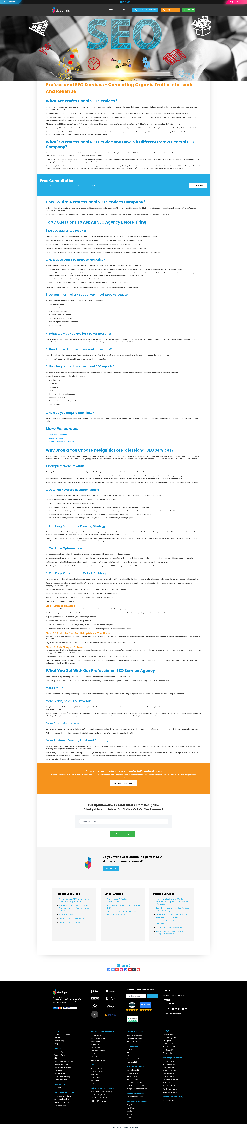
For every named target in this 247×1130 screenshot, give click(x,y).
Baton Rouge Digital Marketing (102, 1098)
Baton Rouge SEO (169, 1047)
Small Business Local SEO (136, 1085)
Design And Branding (62, 1077)
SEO (55, 1058)
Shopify (129, 1117)
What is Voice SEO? (67, 914)
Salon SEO (130, 1056)
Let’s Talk (190, 10)
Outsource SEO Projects (58, 435)
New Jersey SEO (168, 1034)
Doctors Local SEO (133, 1079)
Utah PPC (57, 1088)
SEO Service (111, 868)
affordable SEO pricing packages (67, 759)
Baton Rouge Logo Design (63, 1102)
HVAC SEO (130, 1053)
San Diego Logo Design (62, 1099)
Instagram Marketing (134, 1038)
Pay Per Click (59, 1070)
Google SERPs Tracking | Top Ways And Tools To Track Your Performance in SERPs (75, 908)
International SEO (97, 1071)
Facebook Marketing (134, 1035)
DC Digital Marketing (98, 1101)
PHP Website (95, 1057)
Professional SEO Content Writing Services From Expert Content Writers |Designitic (172, 901)
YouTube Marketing (134, 1041)
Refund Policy (59, 1038)
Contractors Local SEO (135, 1082)
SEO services (74, 132)
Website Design (60, 1055)
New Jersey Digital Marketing (101, 1092)
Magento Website (97, 1044)
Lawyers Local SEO (133, 1076)
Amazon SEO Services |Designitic (170, 927)
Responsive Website (98, 1038)
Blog (124, 9)
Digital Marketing (60, 1080)
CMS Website (95, 1048)
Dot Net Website (96, 1054)
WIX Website (131, 1114)
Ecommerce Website (98, 1051)
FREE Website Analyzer (147, 10)
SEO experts (93, 240)
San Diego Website (169, 1061)
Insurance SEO (132, 1062)
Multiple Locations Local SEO (137, 1089)
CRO (92, 1084)
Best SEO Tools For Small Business (61, 442)
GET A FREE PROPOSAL (123, 783)
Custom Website (96, 1035)
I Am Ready (198, 185)
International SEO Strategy (70, 922)
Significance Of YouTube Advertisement (117, 900)
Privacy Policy (59, 1041)
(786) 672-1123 (171, 10)
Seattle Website (168, 1077)
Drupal (129, 1105)
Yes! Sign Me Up (122, 834)
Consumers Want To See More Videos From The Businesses (123, 913)
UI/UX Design (95, 1041)
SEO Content (95, 1080)
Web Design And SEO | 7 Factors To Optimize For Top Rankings (74, 900)
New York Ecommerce (171, 1080)
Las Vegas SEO (168, 1041)
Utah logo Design (60, 1105)
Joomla (129, 1111)
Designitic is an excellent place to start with (134, 755)
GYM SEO (130, 1050)
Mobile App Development (63, 1061)
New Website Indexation (58, 438)
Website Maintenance (98, 1060)
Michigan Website (169, 1070)
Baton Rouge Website (170, 1064)
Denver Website (168, 1073)
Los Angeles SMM (169, 1100)
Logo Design (59, 1052)
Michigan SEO (168, 1044)
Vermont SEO (168, 1053)
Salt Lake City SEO (169, 1038)
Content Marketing (61, 1064)
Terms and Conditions (62, 1034)
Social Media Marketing (63, 1067)
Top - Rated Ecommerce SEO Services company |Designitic (172, 909)
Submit (152, 996)
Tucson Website (168, 1067)
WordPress (131, 1108)
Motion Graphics (60, 1073)
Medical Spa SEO (133, 1059)
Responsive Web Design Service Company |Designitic (169, 932)
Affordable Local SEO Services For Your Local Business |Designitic (172, 915)
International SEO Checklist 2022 (72, 918)
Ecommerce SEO (97, 1068)
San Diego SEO (168, 1050)
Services (111, 10)
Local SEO (94, 1074)
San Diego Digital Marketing (101, 1095)
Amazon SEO (95, 1077)
